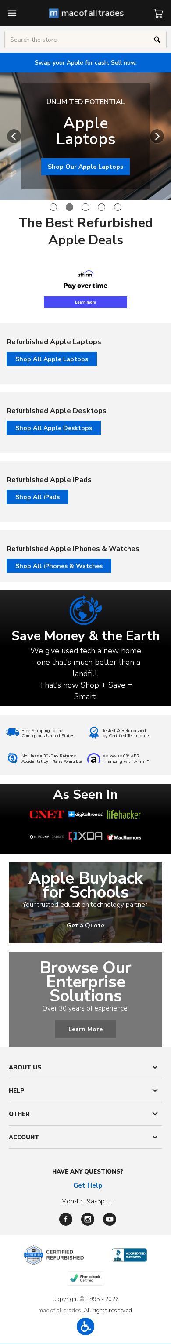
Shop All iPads (37, 497)
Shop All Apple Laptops (51, 359)
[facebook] (65, 1219)
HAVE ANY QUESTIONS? (87, 1172)
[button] (85, 1326)
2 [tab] (69, 207)
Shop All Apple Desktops (53, 428)
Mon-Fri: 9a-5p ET (87, 1201)
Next (157, 136)
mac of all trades (59, 1311)
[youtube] (109, 1219)
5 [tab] (117, 207)
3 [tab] (85, 207)
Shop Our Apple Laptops (85, 167)
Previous (14, 136)
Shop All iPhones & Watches (59, 566)
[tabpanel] (85, 136)
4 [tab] (101, 207)
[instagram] (87, 1219)
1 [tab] (53, 207)
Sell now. (86, 62)
